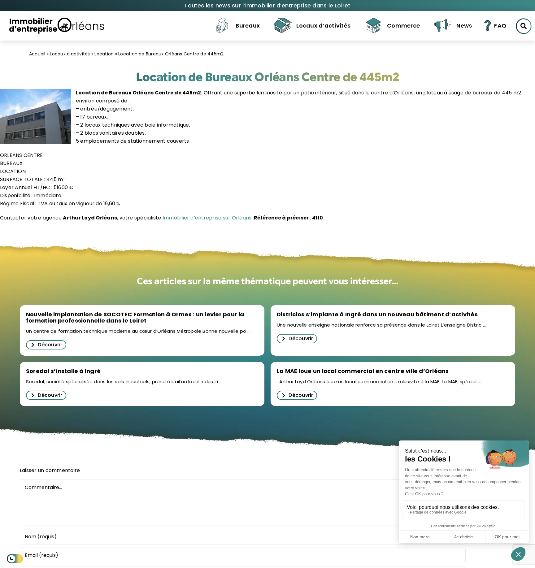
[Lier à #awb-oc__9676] (523, 26)
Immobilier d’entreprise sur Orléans (206, 217)
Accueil (37, 54)
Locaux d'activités (70, 54)
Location (104, 54)
